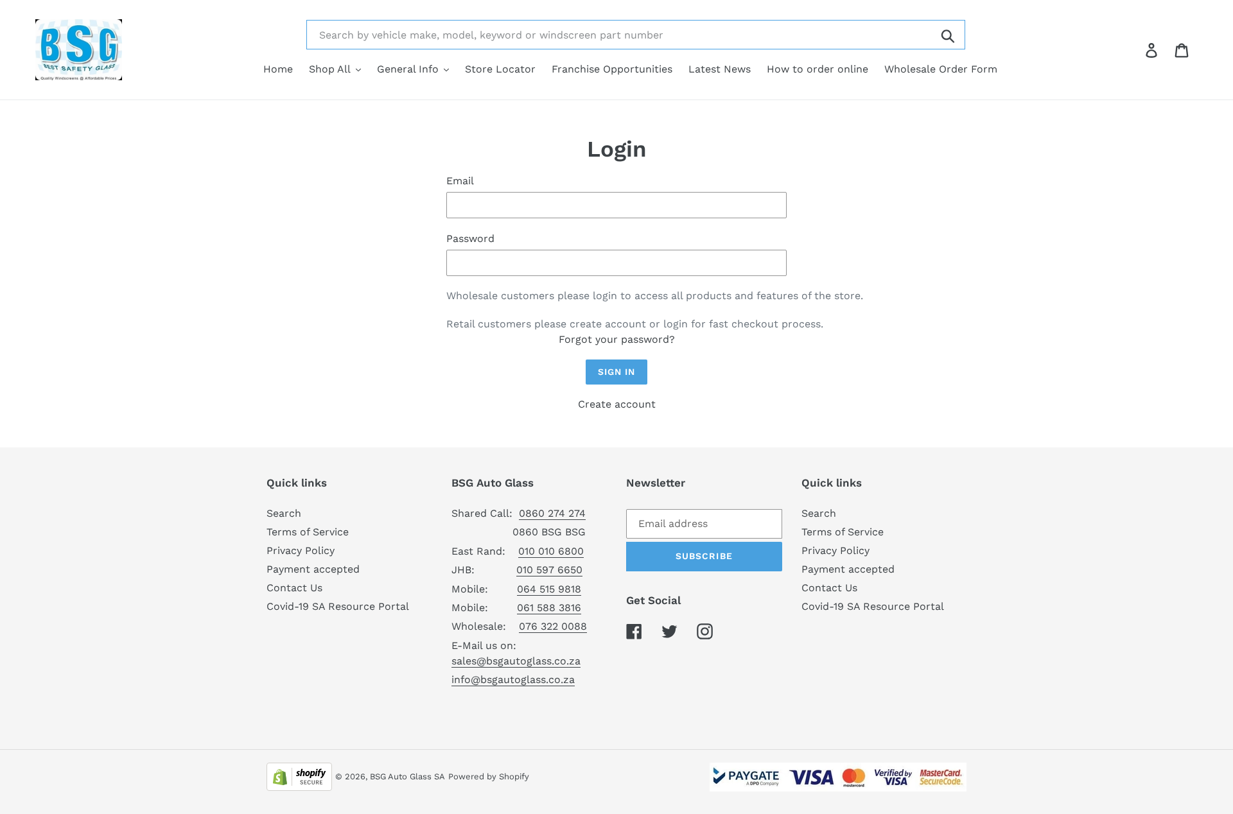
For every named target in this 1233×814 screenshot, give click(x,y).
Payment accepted (313, 569)
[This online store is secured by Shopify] (299, 776)
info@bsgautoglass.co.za (513, 679)
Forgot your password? (617, 339)
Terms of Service (308, 532)
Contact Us (294, 588)
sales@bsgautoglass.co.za (516, 661)
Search (284, 513)
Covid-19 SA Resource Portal (338, 606)
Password (470, 238)
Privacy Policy (301, 550)
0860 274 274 (552, 513)
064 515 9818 (549, 589)
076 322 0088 (553, 626)
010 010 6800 (551, 551)
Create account (617, 404)
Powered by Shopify (488, 776)
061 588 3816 (549, 608)
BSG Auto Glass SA (407, 776)
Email (460, 181)
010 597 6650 (549, 570)
